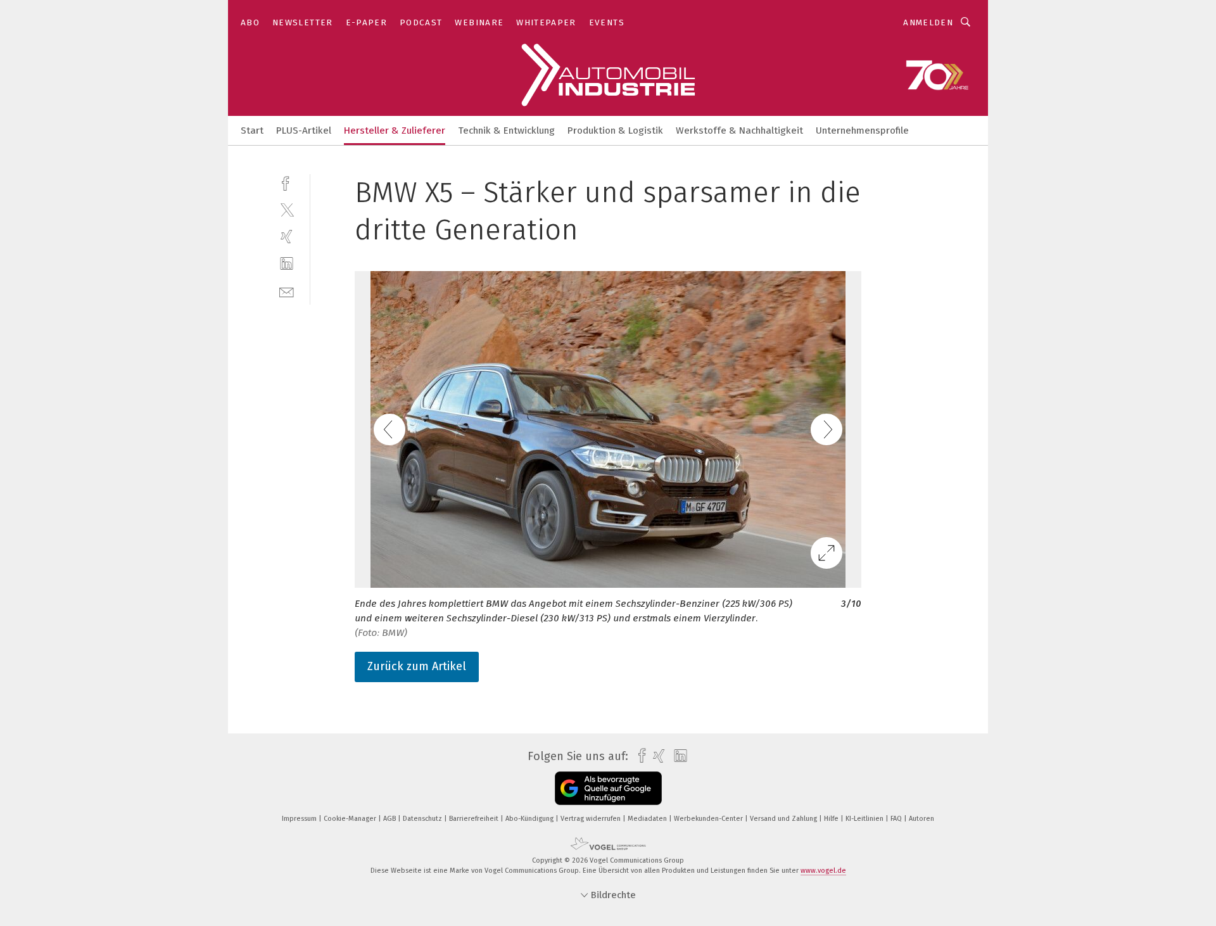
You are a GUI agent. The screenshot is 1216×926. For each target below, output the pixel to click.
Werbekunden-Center (709, 819)
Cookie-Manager (351, 819)
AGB (390, 819)
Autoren (921, 819)
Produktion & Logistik (615, 130)
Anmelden (928, 22)
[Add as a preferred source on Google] (608, 788)
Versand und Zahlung (784, 819)
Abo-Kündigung (530, 819)
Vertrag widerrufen (591, 819)
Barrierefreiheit (474, 819)
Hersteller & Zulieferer (394, 130)
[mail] (286, 291)
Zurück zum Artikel (416, 666)
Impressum (300, 819)
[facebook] (286, 182)
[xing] (286, 236)
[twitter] (286, 209)
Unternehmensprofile (862, 130)
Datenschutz (423, 819)
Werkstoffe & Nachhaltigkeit (739, 130)
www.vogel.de (823, 870)
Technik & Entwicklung (506, 130)
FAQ (897, 819)
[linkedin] (286, 264)
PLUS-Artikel (303, 130)
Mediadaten (648, 819)
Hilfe (832, 819)
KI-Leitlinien (865, 819)
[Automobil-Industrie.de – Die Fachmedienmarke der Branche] (252, 129)
